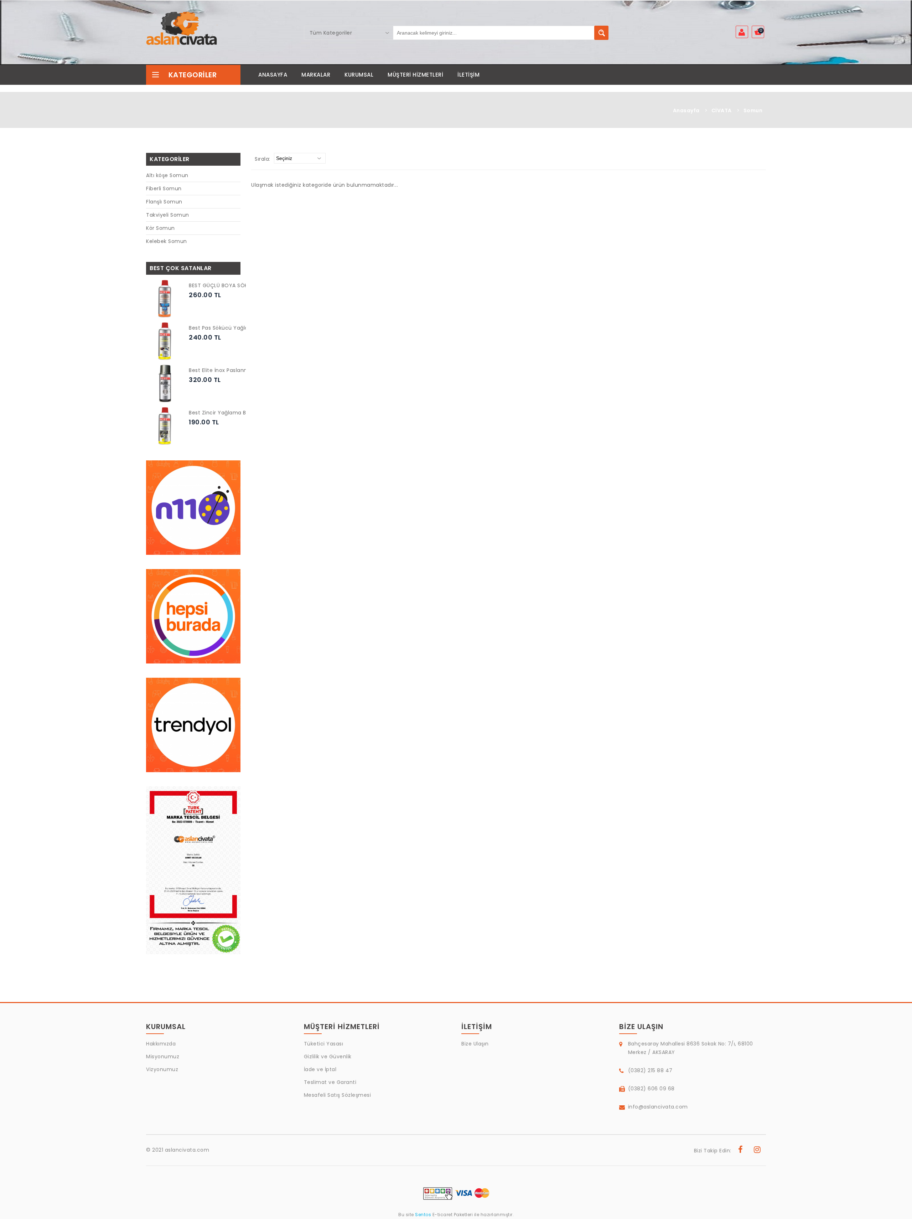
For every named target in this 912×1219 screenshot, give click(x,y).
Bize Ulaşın (475, 1043)
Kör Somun (160, 228)
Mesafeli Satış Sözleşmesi (337, 1095)
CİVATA (721, 110)
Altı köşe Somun (167, 175)
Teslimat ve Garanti (330, 1082)
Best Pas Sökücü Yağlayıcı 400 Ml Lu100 (240, 327)
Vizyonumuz (162, 1069)
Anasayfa (686, 110)
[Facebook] (740, 1150)
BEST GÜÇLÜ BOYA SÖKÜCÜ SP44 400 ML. (242, 285)
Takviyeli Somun (167, 214)
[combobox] (348, 33)
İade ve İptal (320, 1069)
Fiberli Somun (164, 188)
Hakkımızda (161, 1043)
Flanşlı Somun (164, 201)
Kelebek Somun (166, 241)
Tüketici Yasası (323, 1043)
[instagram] (757, 1150)
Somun (753, 110)
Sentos (423, 1215)
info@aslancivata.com (658, 1106)
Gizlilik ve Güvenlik (328, 1056)
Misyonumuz (162, 1056)
